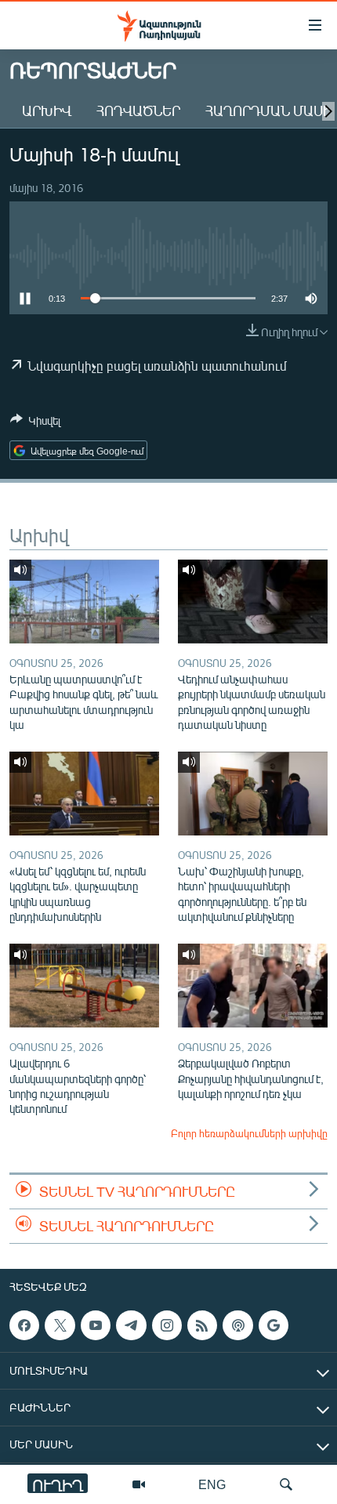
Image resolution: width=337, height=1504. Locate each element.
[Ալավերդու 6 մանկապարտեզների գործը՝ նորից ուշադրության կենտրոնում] (84, 985)
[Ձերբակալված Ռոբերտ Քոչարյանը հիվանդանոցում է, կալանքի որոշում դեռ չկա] (253, 985)
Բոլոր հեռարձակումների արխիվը (249, 1133)
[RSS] (202, 1325)
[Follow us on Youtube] (96, 1325)
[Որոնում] (286, 1484)
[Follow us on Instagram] (167, 1325)
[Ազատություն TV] (138, 1484)
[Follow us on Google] (273, 1325)
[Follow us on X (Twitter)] (59, 1325)
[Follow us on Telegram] (131, 1325)
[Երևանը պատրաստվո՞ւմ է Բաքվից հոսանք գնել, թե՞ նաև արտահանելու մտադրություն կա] (84, 601)
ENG (212, 1484)
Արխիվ (46, 110)
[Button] (35, 423)
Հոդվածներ (138, 110)
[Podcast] (237, 1325)
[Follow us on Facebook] (24, 1325)
